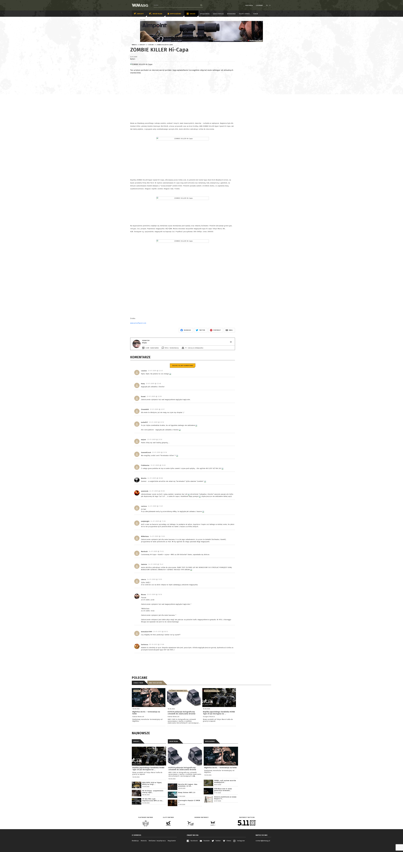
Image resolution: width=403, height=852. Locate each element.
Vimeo (228, 841)
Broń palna (157, 14)
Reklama (142, 20)
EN (270, 5)
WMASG (134, 44)
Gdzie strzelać (218, 14)
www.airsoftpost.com (138, 323)
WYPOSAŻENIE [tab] (210, 741)
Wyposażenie (175, 14)
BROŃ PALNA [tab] (173, 741)
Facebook (194, 841)
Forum (255, 14)
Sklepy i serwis (244, 14)
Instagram (240, 841)
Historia (144, 841)
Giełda (192, 14)
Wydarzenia (231, 14)
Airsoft (140, 14)
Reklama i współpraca (157, 841)
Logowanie (259, 5)
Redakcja (135, 841)
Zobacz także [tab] (138, 683)
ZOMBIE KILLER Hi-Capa (165, 44)
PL (267, 5)
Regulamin (172, 841)
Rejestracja (249, 5)
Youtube (206, 841)
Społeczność (205, 14)
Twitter (218, 841)
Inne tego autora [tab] (155, 683)
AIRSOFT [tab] (136, 741)
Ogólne (151, 44)
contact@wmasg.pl (263, 841)
